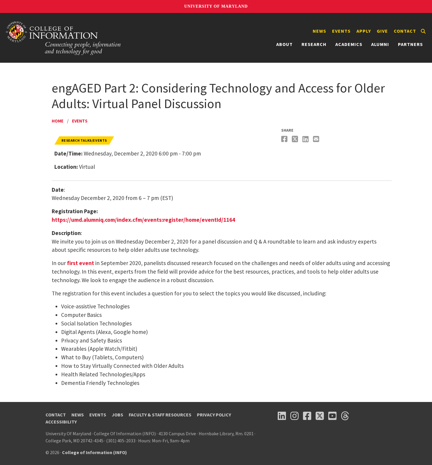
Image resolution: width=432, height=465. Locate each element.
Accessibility (61, 422)
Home (57, 121)
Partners (410, 44)
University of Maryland (216, 6)
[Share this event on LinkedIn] (306, 139)
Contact (405, 31)
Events (341, 31)
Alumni (380, 44)
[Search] (423, 31)
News (319, 31)
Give (382, 31)
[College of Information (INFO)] (63, 38)
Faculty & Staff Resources (160, 415)
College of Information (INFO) (94, 452)
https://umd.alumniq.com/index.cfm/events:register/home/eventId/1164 (143, 219)
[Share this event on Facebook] (285, 139)
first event (80, 263)
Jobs (117, 415)
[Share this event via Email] (317, 139)
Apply (363, 31)
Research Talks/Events (84, 140)
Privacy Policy (214, 415)
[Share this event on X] (295, 139)
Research (314, 44)
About (284, 44)
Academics (348, 44)
